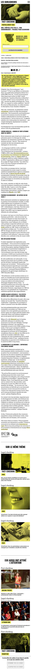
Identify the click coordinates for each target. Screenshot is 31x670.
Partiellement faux (8, 25)
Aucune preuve (7, 590)
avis (16, 333)
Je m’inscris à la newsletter (15, 50)
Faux (3, 474)
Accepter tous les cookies (15, 666)
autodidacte (4, 111)
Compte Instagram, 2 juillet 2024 (10, 73)
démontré (14, 319)
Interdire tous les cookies (15, 663)
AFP (19, 192)
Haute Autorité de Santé (17, 173)
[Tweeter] (12, 70)
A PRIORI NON (6, 622)
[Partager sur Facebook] (14, 70)
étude (3, 227)
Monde (11, 192)
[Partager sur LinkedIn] (17, 70)
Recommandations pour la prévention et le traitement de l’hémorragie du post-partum (15, 155)
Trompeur (5, 654)
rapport (19, 156)
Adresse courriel (6, 44)
